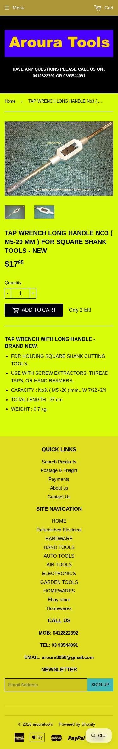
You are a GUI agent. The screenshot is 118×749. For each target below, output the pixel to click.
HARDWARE (59, 538)
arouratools (43, 724)
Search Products (59, 461)
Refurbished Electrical (59, 529)
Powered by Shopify (77, 724)
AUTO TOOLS (59, 555)
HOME (59, 521)
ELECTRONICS (59, 573)
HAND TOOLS (59, 547)
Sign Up (100, 684)
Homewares (59, 608)
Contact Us (59, 496)
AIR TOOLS (59, 564)
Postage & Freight (59, 470)
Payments (59, 479)
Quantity (13, 282)
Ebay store (59, 599)
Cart (108, 7)
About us (59, 488)
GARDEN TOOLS (59, 582)
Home (10, 101)
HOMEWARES (59, 590)
